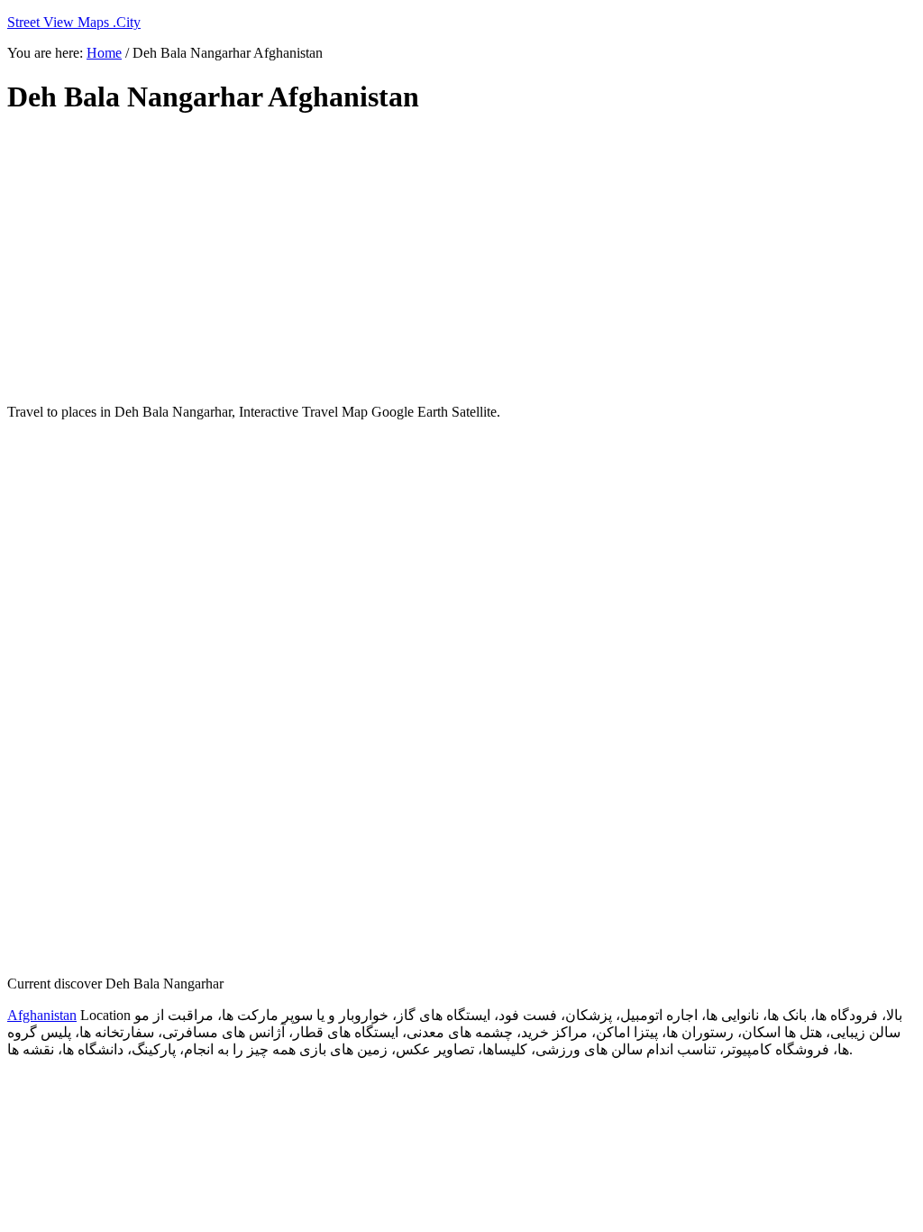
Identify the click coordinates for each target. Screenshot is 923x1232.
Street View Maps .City (74, 22)
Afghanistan (42, 1015)
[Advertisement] (444, 259)
